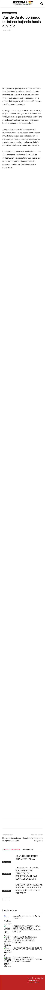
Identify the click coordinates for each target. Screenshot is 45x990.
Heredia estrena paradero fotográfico (33, 839)
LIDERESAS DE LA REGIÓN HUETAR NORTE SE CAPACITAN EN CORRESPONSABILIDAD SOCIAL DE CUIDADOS (27, 873)
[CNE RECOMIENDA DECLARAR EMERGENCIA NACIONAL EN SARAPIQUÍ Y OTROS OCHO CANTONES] (8, 887)
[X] (17, 35)
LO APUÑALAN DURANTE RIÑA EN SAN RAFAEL (26, 917)
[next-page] (7, 899)
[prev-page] (3, 899)
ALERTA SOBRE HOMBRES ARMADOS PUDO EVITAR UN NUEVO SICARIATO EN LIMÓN (27, 959)
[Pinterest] (23, 35)
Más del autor (28, 849)
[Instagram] (17, 986)
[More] (34, 35)
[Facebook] (12, 35)
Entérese (13, 13)
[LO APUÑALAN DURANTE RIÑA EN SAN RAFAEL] (8, 859)
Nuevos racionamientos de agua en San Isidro (11, 839)
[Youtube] (28, 986)
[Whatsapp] (34, 986)
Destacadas (6, 13)
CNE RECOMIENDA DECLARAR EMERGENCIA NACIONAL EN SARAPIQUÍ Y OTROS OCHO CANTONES (24, 939)
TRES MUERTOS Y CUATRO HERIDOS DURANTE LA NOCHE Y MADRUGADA (27, 949)
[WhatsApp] (29, 35)
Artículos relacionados (11, 849)
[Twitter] (23, 986)
